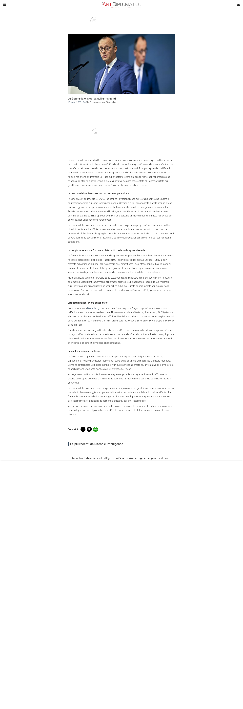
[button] (83, 429)
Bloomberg (93, 308)
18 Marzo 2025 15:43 (77, 102)
